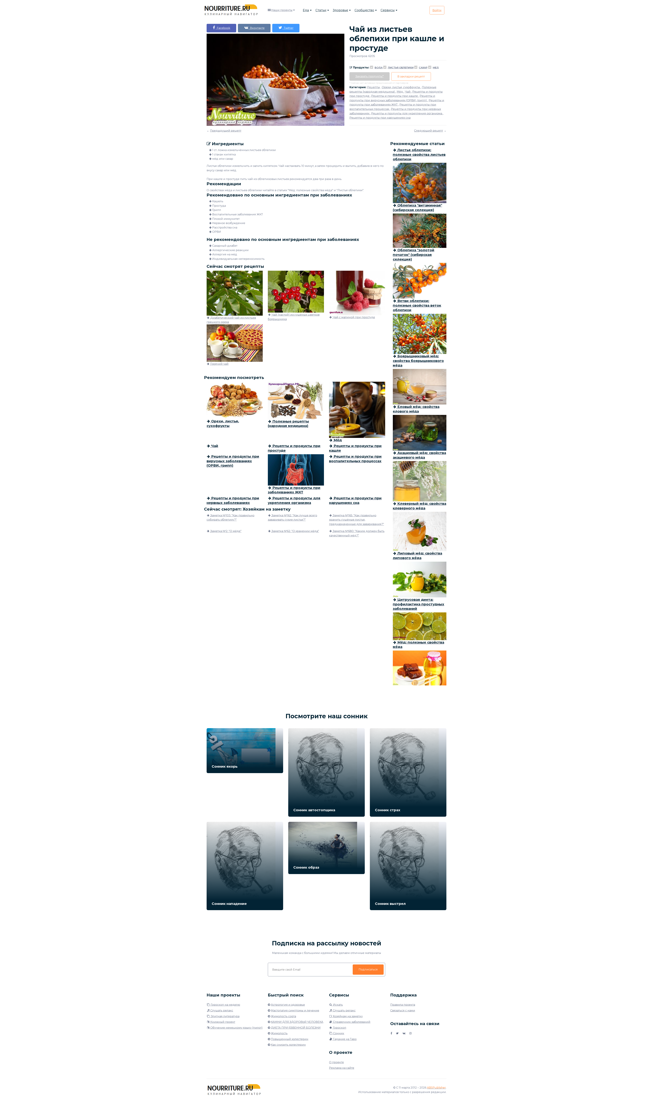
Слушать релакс (221, 1010)
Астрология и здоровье (288, 1004)
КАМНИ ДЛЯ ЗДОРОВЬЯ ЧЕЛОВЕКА (297, 1022)
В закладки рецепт (411, 76)
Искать (337, 1004)
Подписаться (368, 969)
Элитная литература (224, 1016)
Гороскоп (339, 1027)
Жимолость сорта (283, 1016)
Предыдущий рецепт (225, 130)
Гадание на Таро (344, 1039)
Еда (306, 10)
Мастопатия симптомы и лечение (295, 1010)
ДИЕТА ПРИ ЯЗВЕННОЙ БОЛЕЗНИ (296, 1027)
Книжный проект (222, 1022)
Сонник (338, 1033)
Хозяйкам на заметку (347, 1016)
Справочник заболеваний (351, 1022)
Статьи (320, 10)
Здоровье (340, 10)
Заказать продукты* (369, 76)
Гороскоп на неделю (225, 1004)
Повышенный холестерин (289, 1039)
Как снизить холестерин (288, 1044)
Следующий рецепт (428, 130)
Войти (436, 10)
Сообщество (364, 10)
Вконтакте (257, 28)
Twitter (288, 28)
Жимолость (279, 1033)
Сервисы (388, 10)
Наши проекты (281, 10)
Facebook (222, 28)
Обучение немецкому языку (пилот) (236, 1027)
